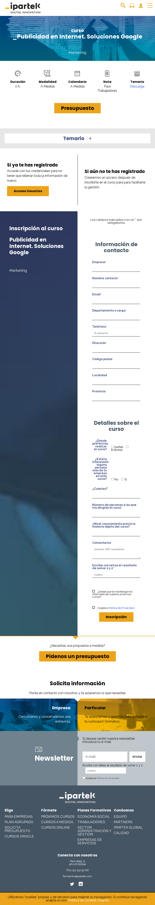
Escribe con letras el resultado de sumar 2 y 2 (113, 765)
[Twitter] (72, 884)
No (116, 479)
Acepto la (102, 778)
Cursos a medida (57, 822)
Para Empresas (19, 816)
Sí (125, 479)
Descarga (137, 86)
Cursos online (55, 827)
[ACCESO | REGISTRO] (140, 7)
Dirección (99, 343)
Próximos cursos (58, 816)
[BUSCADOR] (123, 7)
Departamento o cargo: (109, 310)
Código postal (102, 359)
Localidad (99, 375)
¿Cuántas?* (100, 488)
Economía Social (94, 816)
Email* (97, 294)
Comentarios (101, 542)
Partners (123, 822)
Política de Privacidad (121, 607)
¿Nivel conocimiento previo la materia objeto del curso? (113, 525)
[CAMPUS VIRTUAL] (131, 7)
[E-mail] (105, 757)
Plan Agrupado (19, 822)
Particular (95, 708)
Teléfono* (99, 326)
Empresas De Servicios (90, 841)
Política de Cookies (82, 900)
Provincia (99, 391)
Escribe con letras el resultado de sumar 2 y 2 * (114, 567)
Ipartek (119, 447)
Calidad (121, 833)
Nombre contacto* (105, 278)
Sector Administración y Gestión (94, 830)
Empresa (117, 449)
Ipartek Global (128, 827)
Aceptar (103, 900)
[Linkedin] (81, 884)
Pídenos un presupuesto (77, 656)
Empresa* (99, 262)
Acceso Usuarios (28, 191)
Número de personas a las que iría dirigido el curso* (114, 506)
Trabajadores (91, 822)
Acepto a (115, 607)
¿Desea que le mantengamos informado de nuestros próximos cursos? (112, 594)
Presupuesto (77, 108)
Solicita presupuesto (17, 829)
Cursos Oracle (19, 836)
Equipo (120, 816)
